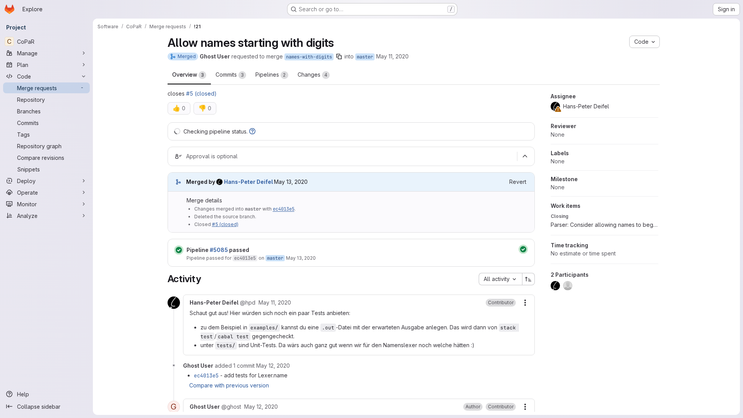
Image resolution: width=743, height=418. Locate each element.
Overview (188, 74)
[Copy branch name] (339, 56)
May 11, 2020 (392, 56)
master (365, 57)
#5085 (219, 250)
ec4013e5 (283, 209)
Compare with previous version (229, 385)
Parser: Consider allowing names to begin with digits (604, 224)
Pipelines (270, 74)
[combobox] (500, 279)
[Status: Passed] (178, 250)
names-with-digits (309, 57)
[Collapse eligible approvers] (525, 156)
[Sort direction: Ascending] (528, 279)
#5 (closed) (201, 93)
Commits (230, 74)
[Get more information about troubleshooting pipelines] (252, 131)
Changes (312, 74)
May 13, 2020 (301, 258)
